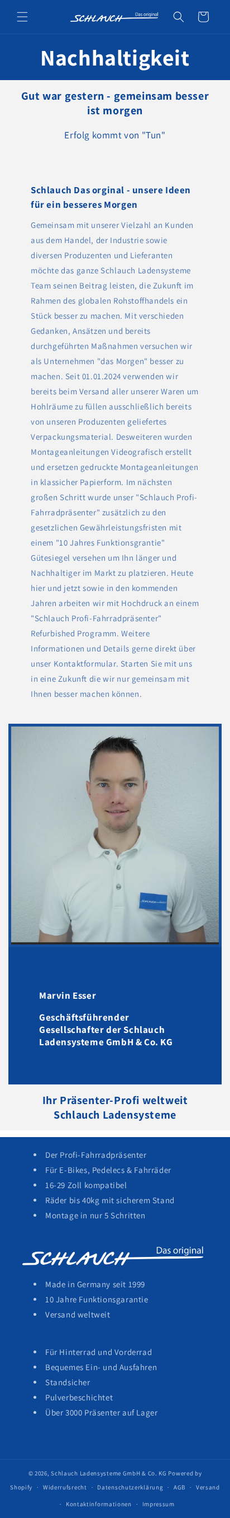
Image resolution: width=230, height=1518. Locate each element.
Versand (208, 1487)
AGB (179, 1487)
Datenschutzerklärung (130, 1487)
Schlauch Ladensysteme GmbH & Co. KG (109, 1473)
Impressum (158, 1504)
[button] (22, 16)
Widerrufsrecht (65, 1487)
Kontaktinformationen (99, 1504)
